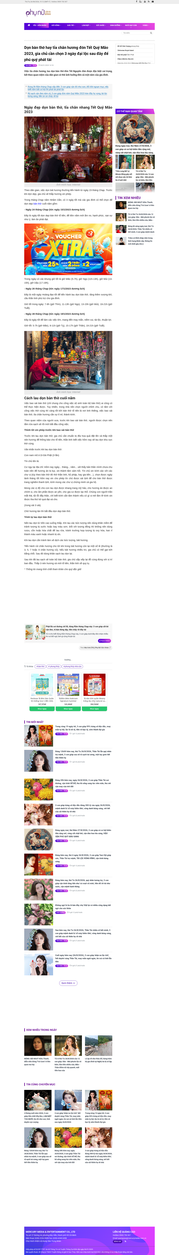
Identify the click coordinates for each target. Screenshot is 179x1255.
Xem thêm (105, 641)
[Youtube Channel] (145, 1)
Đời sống (56, 25)
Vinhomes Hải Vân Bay (139, 63)
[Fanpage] (137, 1)
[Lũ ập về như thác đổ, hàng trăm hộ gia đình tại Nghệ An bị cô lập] (98, 1045)
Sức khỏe (100, 25)
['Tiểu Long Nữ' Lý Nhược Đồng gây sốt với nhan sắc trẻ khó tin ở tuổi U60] (124, 162)
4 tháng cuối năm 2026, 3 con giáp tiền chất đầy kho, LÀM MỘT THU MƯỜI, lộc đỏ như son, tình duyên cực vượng (37, 1117)
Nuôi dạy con (131, 25)
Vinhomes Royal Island (126, 50)
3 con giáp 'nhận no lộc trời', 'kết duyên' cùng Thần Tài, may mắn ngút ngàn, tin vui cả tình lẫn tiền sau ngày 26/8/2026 (68, 1117)
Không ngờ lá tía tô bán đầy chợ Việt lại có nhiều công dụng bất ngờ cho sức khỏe (83, 907)
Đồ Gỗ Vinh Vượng (124, 46)
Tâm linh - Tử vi (30, 65)
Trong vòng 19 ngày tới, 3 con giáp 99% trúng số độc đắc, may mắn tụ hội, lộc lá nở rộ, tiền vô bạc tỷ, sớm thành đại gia (83, 728)
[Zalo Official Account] (141, 1)
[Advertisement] (102, 13)
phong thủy (54, 666)
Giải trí (70, 25)
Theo (94, 648)
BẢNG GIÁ (117, 1241)
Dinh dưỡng (115, 25)
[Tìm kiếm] (151, 33)
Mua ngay (42, 708)
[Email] (153, 1)
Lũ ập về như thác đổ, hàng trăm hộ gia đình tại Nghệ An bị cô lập (98, 1060)
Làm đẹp (85, 25)
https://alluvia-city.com (125, 59)
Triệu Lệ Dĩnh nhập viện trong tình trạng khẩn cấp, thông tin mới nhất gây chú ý (140, 241)
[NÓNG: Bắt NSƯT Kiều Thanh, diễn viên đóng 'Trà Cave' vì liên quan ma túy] (37, 1045)
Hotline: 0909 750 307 (59, 2)
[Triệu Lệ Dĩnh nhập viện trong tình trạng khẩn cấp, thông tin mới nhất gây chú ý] (121, 241)
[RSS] (149, 1)
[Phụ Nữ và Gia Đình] (38, 13)
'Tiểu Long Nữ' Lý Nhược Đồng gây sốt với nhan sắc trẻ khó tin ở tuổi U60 (123, 175)
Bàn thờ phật (122, 55)
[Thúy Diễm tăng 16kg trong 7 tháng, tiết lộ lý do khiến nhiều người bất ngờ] (145, 190)
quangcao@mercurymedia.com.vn (132, 1238)
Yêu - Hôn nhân (40, 25)
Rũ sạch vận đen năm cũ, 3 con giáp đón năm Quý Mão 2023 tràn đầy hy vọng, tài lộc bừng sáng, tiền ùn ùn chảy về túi (67, 94)
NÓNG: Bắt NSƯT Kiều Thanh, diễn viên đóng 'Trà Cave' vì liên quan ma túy (37, 1062)
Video (145, 25)
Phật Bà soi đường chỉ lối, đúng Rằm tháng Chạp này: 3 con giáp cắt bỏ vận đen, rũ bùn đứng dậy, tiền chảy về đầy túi (77, 628)
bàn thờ (37, 203)
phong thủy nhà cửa (73, 666)
